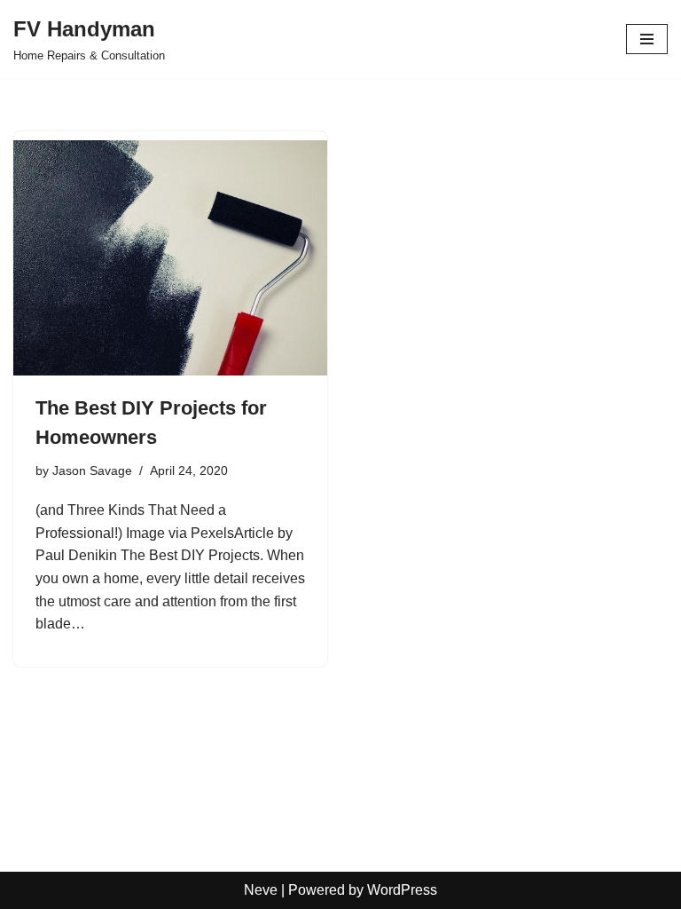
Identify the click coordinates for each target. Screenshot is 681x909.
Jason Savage (92, 470)
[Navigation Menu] (647, 39)
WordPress (402, 889)
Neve (261, 889)
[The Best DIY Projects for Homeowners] (170, 258)
